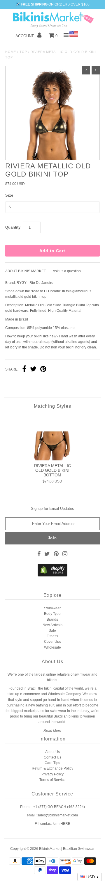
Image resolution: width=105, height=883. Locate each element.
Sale (52, 631)
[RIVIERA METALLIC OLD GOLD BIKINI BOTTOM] (52, 437)
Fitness (52, 636)
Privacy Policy (52, 774)
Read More (52, 731)
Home (10, 52)
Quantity (12, 227)
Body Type (52, 614)
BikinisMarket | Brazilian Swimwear (66, 849)
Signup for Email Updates (52, 508)
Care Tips (52, 763)
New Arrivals (52, 625)
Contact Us (52, 757)
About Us (52, 752)
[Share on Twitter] (33, 369)
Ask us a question (67, 271)
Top (23, 52)
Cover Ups (52, 642)
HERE (65, 824)
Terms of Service (52, 780)
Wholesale (52, 647)
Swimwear (52, 608)
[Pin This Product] (43, 369)
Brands (52, 619)
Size (9, 195)
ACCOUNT (25, 36)
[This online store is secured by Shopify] (52, 575)
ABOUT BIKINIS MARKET (25, 271)
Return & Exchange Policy (52, 768)
